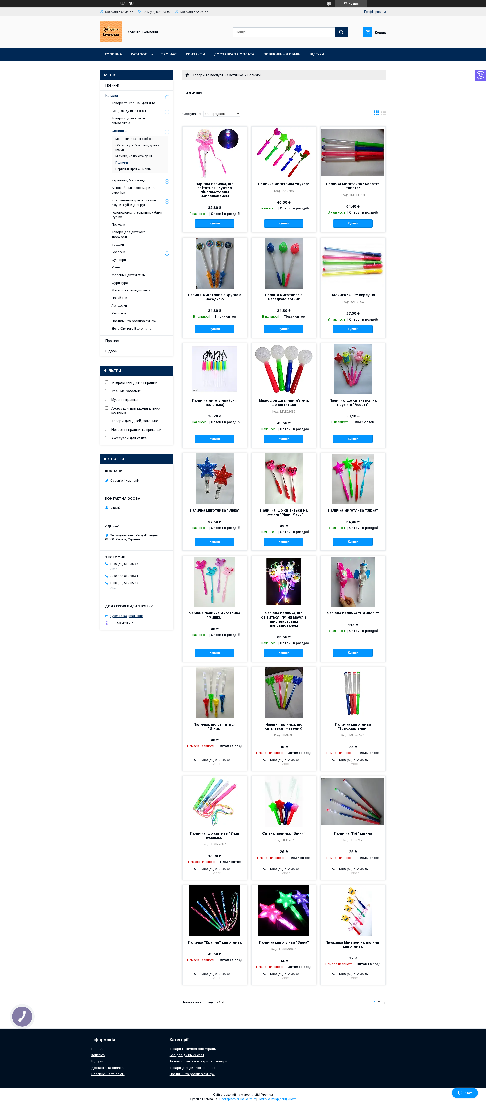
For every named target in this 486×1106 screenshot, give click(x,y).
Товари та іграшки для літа (133, 103)
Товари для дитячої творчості (193, 1068)
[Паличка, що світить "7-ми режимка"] (215, 801)
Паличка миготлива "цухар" (284, 184)
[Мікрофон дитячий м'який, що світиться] (284, 368)
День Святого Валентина (131, 328)
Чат (468, 1093)
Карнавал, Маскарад (128, 180)
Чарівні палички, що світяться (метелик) (283, 726)
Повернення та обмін (108, 1074)
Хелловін (119, 313)
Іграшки (118, 244)
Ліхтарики (119, 305)
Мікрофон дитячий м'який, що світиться (284, 402)
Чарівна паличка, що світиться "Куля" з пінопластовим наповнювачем (215, 190)
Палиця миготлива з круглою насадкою (214, 297)
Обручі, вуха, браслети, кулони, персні (137, 147)
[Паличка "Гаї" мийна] (353, 801)
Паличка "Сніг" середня (353, 295)
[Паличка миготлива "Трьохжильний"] (353, 692)
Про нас (169, 54)
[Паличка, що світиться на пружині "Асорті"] (353, 368)
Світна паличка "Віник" (283, 833)
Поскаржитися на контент (237, 1099)
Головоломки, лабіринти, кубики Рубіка (137, 214)
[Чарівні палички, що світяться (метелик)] (284, 692)
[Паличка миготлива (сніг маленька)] (215, 368)
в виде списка (383, 113)
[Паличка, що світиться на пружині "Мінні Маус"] (284, 478)
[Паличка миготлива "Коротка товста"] (353, 152)
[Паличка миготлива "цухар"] (284, 152)
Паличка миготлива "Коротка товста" (353, 186)
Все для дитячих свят (129, 111)
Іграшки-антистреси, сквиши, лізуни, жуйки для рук (134, 202)
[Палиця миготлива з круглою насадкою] (215, 263)
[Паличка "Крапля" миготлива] (215, 910)
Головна (113, 54)
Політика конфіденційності (277, 1099)
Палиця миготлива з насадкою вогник (283, 297)
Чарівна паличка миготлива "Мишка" (214, 615)
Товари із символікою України (193, 1049)
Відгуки (317, 54)
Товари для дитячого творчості (129, 234)
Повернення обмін (281, 54)
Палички (121, 162)
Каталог (139, 54)
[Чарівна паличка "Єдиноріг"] (353, 581)
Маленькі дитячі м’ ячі (129, 275)
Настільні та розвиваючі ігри (134, 321)
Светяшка (235, 75)
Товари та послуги (207, 75)
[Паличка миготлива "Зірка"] (215, 478)
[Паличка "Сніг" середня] (353, 263)
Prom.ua (267, 1094)
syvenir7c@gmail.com (126, 616)
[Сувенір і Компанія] (111, 41)
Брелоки (118, 252)
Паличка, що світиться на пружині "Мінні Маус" (284, 512)
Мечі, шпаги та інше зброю (134, 139)
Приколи (118, 224)
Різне (116, 267)
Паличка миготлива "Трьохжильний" (353, 726)
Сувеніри (119, 260)
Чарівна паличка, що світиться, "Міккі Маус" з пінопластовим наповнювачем (284, 619)
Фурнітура (120, 283)
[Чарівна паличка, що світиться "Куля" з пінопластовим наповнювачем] (215, 152)
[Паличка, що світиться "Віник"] (215, 692)
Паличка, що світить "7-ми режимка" (214, 835)
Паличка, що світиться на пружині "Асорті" (353, 402)
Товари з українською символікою (129, 120)
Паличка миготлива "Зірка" (215, 510)
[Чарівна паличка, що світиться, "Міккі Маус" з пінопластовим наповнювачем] (284, 581)
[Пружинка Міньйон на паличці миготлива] (353, 910)
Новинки (112, 85)
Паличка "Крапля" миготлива (215, 942)
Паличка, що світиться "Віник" (215, 726)
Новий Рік (119, 298)
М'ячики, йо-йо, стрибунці (133, 156)
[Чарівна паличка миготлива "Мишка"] (215, 581)
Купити (215, 223)
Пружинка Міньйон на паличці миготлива (352, 944)
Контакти (195, 54)
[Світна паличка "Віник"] (284, 801)
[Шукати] (341, 32)
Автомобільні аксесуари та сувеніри (133, 190)
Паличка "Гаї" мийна (353, 833)
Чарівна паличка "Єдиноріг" (353, 613)
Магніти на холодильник (131, 290)
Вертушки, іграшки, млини (133, 169)
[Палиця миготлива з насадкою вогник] (284, 263)
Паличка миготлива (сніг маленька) (214, 402)
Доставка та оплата (234, 54)
